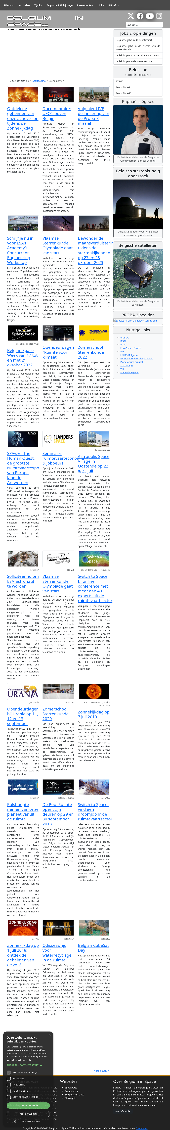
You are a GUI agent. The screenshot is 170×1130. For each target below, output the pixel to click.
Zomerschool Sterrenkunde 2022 (91, 352)
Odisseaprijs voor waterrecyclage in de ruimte (57, 952)
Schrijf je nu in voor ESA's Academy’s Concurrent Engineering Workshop (20, 250)
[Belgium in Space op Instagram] (159, 17)
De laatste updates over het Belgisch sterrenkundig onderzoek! (138, 233)
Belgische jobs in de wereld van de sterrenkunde (138, 47)
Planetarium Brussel (131, 362)
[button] (28, 1065)
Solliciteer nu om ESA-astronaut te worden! (23, 581)
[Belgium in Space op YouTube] (150, 17)
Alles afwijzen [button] (28, 1114)
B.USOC (124, 337)
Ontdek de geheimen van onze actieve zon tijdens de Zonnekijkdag (23, 118)
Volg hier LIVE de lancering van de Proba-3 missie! (93, 116)
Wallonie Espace (129, 372)
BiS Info (112, 5)
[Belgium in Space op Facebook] (140, 17)
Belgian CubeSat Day (93, 947)
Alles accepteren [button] (28, 1105)
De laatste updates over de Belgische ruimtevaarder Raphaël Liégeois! (138, 159)
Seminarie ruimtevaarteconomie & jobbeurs (63, 458)
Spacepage (126, 365)
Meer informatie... (123, 1111)
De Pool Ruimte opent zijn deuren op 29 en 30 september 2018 (58, 814)
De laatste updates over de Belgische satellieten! (138, 303)
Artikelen (24, 5)
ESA (122, 351)
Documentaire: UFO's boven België (56, 113)
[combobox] (144, 25)
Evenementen (85, 5)
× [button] (49, 1035)
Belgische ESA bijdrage (60, 5)
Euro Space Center (130, 348)
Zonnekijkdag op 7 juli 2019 (94, 714)
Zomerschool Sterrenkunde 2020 (55, 713)
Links (101, 5)
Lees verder (26, 1059)
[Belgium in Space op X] (130, 17)
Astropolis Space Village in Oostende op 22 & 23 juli (93, 464)
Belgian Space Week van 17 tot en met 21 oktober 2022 (22, 358)
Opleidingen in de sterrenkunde (134, 61)
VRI (122, 369)
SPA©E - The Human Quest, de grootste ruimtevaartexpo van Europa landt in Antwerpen (23, 468)
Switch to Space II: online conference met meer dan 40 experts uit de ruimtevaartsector (95, 588)
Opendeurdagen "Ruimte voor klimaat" (58, 352)
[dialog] (28, 1079)
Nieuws (8, 5)
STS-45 (119, 81)
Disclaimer (142, 1128)
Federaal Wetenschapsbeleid (136, 358)
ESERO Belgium (129, 355)
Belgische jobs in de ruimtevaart (134, 40)
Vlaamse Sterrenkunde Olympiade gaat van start (57, 583)
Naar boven (100, 1070)
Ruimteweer (71, 1091)
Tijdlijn (38, 5)
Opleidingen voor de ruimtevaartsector (137, 55)
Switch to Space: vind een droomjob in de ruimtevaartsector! (96, 812)
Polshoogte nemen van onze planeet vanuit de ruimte (23, 812)
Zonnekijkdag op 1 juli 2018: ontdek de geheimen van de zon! (23, 954)
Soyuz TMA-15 (123, 93)
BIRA (123, 344)
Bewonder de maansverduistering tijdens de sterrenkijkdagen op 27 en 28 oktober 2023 (97, 250)
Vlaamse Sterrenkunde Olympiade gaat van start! (57, 245)
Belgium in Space (74, 1094)
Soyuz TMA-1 (123, 87)
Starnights (70, 1098)
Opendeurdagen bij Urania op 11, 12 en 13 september (23, 716)
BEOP (123, 341)
